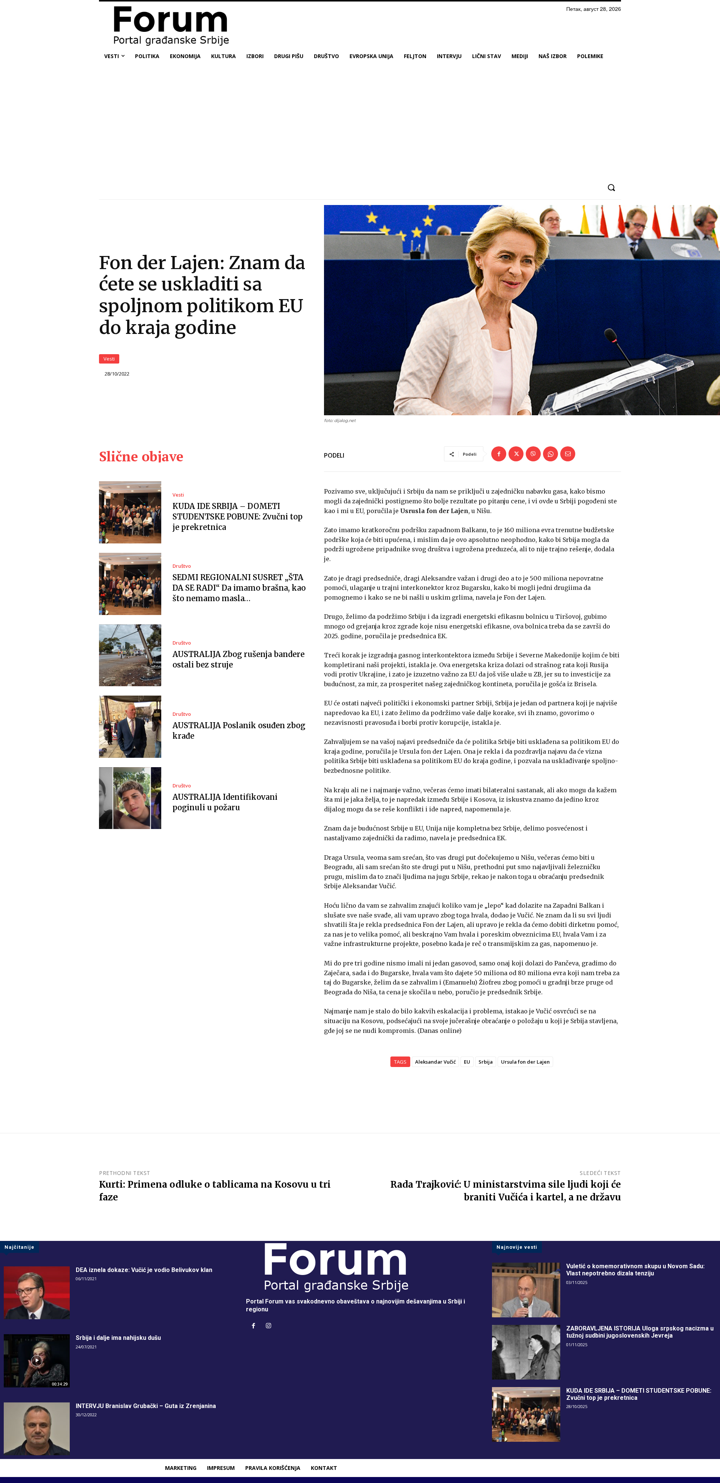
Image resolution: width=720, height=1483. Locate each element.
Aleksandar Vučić (435, 1061)
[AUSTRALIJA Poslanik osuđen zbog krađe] (130, 727)
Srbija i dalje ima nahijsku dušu (118, 1337)
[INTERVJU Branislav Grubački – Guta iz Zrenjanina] (37, 1428)
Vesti (109, 358)
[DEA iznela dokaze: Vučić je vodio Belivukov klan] (37, 1292)
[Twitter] (516, 453)
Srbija (485, 1061)
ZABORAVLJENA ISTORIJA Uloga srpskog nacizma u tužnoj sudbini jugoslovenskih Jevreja (640, 1332)
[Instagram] (268, 1326)
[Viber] (533, 453)
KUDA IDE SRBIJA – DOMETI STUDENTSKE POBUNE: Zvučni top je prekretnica (237, 516)
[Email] (567, 453)
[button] (611, 188)
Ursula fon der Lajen (525, 1061)
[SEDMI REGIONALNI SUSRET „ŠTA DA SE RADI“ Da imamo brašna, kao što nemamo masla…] (130, 584)
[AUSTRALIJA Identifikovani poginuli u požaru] (130, 798)
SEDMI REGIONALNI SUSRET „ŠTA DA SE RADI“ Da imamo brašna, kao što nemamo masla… (239, 588)
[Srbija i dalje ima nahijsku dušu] (37, 1360)
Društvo (181, 566)
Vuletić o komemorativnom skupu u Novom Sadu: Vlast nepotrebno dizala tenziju (635, 1270)
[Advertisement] (360, 121)
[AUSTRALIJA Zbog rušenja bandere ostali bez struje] (130, 655)
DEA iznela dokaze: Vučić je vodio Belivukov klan (144, 1269)
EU (467, 1061)
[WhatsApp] (550, 453)
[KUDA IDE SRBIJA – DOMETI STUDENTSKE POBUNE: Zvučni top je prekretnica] (130, 512)
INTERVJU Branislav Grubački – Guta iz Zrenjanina (146, 1406)
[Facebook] (498, 453)
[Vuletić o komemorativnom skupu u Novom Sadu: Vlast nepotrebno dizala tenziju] (526, 1290)
